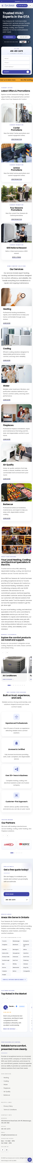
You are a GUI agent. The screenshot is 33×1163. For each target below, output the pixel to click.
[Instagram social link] (31, 1)
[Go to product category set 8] (23, 685)
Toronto (4, 941)
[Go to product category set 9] (24, 685)
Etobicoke (15, 956)
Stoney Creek (5, 956)
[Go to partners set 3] (16, 853)
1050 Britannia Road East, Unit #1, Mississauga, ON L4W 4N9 (16, 1122)
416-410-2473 (23, 37)
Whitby (15, 964)
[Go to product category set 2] (12, 685)
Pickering (25, 960)
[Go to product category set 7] (21, 685)
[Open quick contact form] (30, 1160)
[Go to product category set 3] (13, 685)
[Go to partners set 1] (11, 853)
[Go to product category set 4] (15, 685)
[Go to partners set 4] (18, 853)
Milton (25, 949)
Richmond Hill (26, 945)
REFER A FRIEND (16, 257)
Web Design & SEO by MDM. (8, 1160)
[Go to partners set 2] (14, 853)
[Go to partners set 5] (20, 853)
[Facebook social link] (29, 1)
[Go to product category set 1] (9, 685)
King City (25, 967)
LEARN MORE (6, 323)
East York (15, 960)
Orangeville (26, 971)
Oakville (4, 949)
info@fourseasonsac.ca (9, 1135)
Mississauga (16, 941)
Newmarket (16, 967)
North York (26, 956)
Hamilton (25, 953)
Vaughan (4, 944)
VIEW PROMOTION (16, 139)
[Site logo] (8, 5)
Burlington (15, 949)
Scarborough (5, 960)
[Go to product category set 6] (19, 685)
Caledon (4, 971)
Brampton (26, 941)
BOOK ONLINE (9, 37)
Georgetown (16, 953)
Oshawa (25, 964)
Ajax (3, 964)
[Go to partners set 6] (22, 853)
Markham (15, 944)
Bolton (14, 971)
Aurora (4, 967)
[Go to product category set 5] (17, 685)
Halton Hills (5, 953)
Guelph (4, 974)
